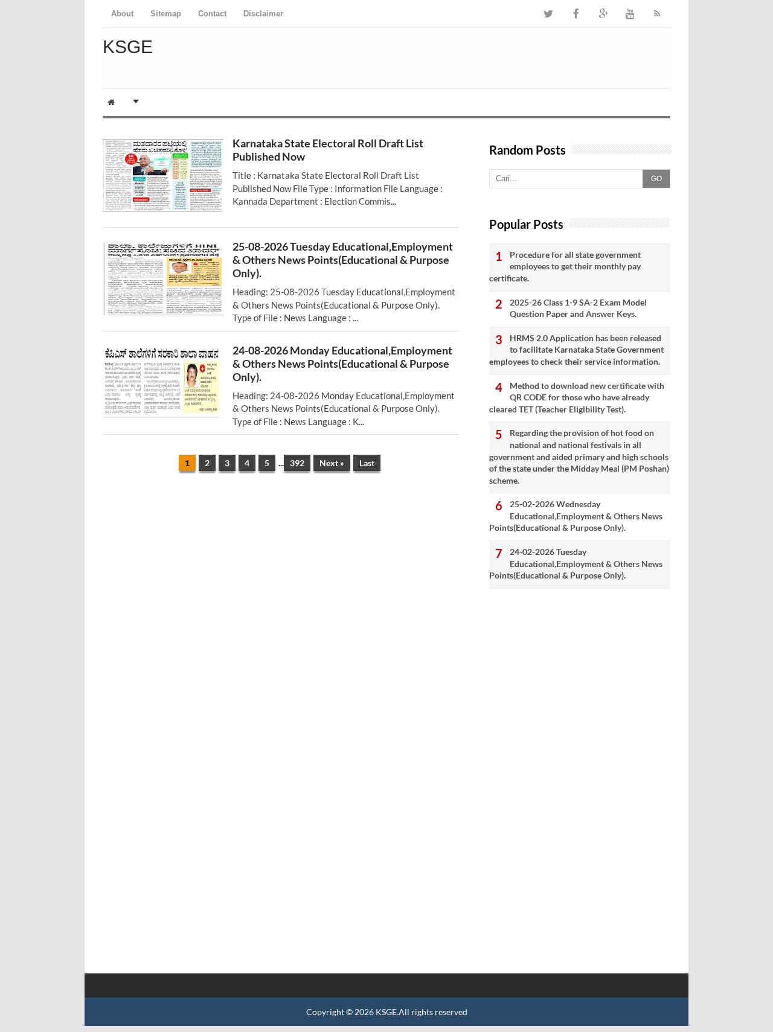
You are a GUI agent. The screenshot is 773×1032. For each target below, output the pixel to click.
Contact (212, 13)
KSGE (386, 1012)
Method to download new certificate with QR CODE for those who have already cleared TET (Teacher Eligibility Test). (576, 397)
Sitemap (165, 13)
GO (656, 179)
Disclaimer (263, 13)
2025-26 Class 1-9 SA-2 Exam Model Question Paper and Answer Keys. (578, 308)
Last (366, 463)
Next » (331, 463)
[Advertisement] (281, 576)
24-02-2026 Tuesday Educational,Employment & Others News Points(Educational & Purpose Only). (575, 563)
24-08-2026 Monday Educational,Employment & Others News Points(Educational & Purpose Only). (342, 363)
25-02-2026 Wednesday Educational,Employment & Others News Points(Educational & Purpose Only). (575, 516)
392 (297, 463)
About (122, 13)
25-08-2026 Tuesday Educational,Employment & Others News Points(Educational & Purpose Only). (343, 260)
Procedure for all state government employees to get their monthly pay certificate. (565, 266)
